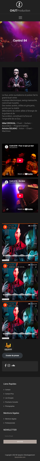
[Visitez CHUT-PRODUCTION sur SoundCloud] (13, 366)
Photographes (9, 406)
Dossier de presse (12, 355)
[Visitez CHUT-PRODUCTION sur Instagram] (9, 366)
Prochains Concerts (11, 402)
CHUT (20, 10)
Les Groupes (9, 398)
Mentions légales (10, 419)
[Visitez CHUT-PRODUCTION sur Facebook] (5, 366)
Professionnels (10, 423)
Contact (7, 390)
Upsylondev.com (20, 457)
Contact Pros (9, 394)
